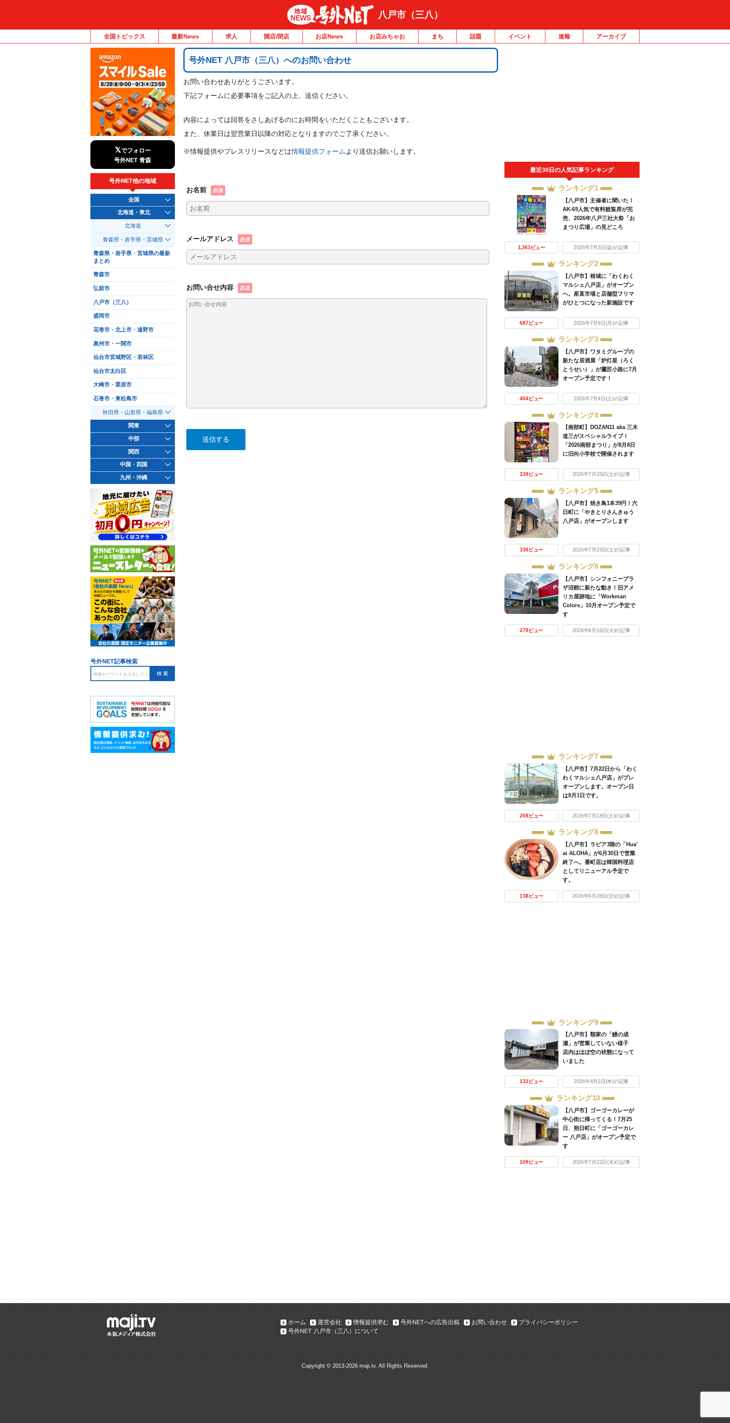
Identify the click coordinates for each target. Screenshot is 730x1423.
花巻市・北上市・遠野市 (123, 330)
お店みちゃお (387, 36)
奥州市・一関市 (112, 344)
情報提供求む (371, 1322)
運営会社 (329, 1322)
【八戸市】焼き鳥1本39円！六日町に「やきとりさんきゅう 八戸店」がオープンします (600, 512)
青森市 (101, 274)
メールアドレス (218, 238)
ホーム (297, 1322)
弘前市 (101, 288)
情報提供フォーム (318, 151)
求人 (231, 36)
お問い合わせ (489, 1322)
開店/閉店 (276, 36)
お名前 (204, 189)
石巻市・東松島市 (115, 399)
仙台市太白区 (109, 371)
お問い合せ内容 (218, 287)
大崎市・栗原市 (112, 385)
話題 (476, 36)
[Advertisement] (572, 105)
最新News (185, 36)
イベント (520, 36)
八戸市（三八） (410, 14)
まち (438, 36)
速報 (564, 36)
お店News (329, 36)
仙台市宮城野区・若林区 (123, 357)
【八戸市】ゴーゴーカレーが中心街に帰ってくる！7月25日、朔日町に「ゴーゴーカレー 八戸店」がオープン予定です (599, 1128)
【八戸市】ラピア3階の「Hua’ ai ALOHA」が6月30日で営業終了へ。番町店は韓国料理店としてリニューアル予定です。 (600, 862)
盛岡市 (101, 316)
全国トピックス (124, 36)
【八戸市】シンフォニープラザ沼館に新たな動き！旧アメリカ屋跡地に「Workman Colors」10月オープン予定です (599, 596)
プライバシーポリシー (548, 1322)
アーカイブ (611, 36)
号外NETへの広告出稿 (430, 1322)
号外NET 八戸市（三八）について (333, 1331)
